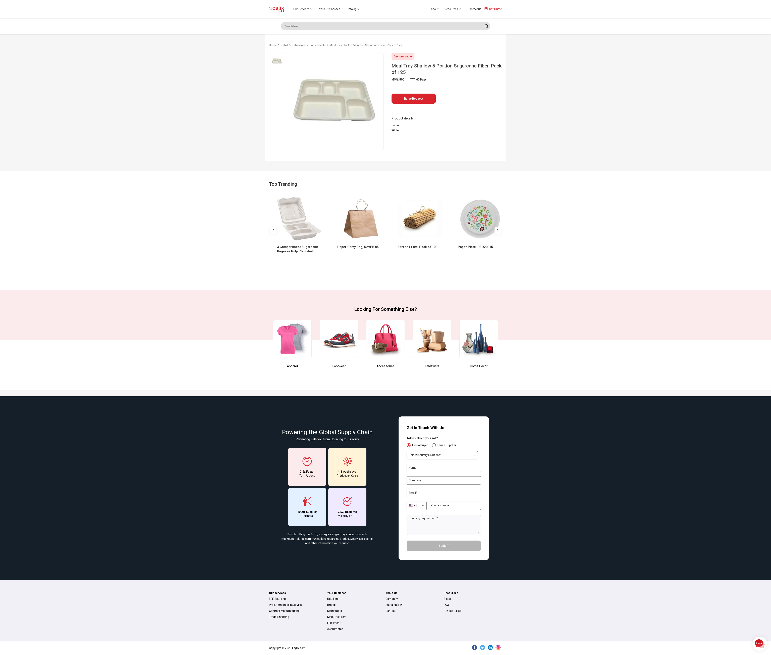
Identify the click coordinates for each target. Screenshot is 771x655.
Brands (331, 604)
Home (273, 45)
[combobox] (442, 455)
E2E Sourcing (277, 598)
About (435, 9)
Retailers (333, 598)
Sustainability (394, 604)
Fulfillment (334, 622)
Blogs (447, 598)
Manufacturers (336, 616)
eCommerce (335, 629)
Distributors (334, 610)
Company (392, 598)
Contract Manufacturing (284, 610)
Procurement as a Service (285, 604)
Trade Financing (279, 616)
